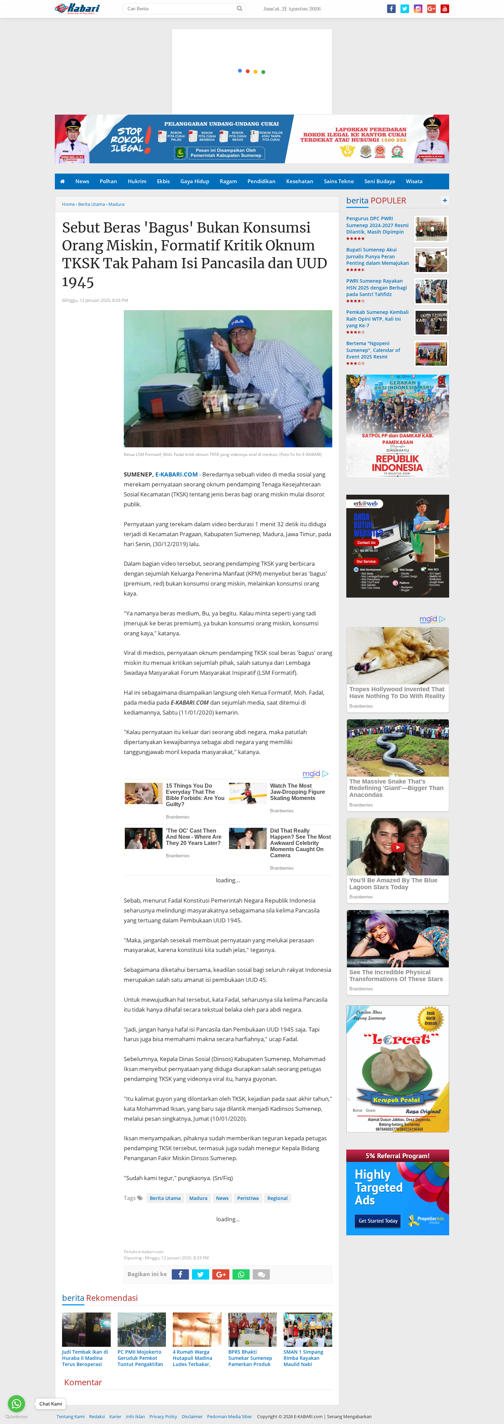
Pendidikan (262, 181)
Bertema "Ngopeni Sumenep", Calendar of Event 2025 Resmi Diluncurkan (373, 353)
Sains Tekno (339, 181)
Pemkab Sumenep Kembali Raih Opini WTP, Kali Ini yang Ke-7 (377, 318)
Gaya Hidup (194, 181)
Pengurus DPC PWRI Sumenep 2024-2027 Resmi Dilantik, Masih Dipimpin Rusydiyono (377, 228)
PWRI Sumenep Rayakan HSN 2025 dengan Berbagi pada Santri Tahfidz (376, 287)
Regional (277, 1198)
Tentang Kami (71, 1416)
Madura (198, 1198)
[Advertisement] (252, 39)
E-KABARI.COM (176, 474)
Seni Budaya (379, 181)
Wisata (414, 181)
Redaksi (97, 1416)
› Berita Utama (90, 204)
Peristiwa (248, 1198)
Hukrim (137, 181)
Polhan (108, 181)
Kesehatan (299, 181)
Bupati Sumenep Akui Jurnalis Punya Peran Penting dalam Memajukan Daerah (377, 259)
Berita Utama (165, 1198)
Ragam (228, 181)
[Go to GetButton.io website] (16, 1417)
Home (68, 204)
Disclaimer (192, 1416)
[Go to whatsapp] (16, 1403)
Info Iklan (135, 1416)
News (82, 181)
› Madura (115, 204)
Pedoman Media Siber (229, 1416)
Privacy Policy (163, 1416)
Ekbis (163, 181)
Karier (115, 1416)
